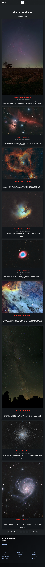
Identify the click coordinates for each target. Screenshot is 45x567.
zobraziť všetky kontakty (6, 547)
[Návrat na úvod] (22, 2)
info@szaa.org (4, 544)
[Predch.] (8, 532)
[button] (4, 2)
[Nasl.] (37, 532)
